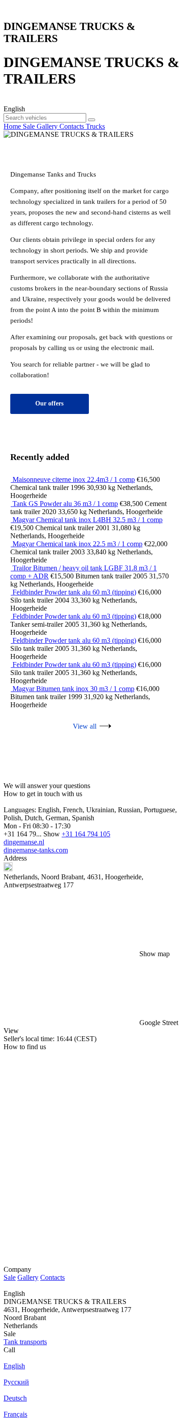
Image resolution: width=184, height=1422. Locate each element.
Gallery (27, 1277)
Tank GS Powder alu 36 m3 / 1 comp (65, 503)
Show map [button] (154, 954)
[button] (92, 996)
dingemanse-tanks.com (36, 850)
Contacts (52, 1277)
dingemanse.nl (24, 842)
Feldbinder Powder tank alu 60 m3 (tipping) (74, 592)
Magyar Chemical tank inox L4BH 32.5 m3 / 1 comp (88, 519)
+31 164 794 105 (86, 834)
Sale (10, 1277)
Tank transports (25, 1342)
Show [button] (52, 834)
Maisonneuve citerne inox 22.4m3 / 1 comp (74, 479)
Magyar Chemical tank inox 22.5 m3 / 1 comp (77, 544)
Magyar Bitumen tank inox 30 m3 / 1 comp (73, 688)
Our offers (49, 403)
